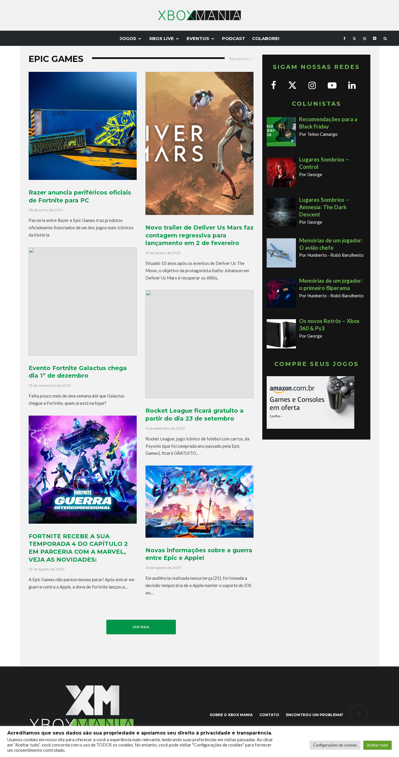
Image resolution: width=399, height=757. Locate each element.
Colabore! (265, 38)
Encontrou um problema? (314, 715)
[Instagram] (364, 38)
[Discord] (374, 38)
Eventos (198, 38)
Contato (269, 715)
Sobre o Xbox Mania (231, 715)
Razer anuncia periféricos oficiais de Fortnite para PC (80, 196)
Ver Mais (141, 627)
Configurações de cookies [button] (335, 745)
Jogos (128, 38)
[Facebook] (344, 38)
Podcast (233, 38)
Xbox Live (161, 38)
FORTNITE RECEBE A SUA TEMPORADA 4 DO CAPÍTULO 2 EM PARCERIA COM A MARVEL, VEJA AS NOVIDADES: (78, 548)
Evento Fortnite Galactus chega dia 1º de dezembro (78, 371)
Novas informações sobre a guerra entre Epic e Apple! (198, 554)
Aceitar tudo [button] (377, 745)
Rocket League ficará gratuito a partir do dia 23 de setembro (194, 414)
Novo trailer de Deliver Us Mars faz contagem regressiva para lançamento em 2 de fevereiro (199, 235)
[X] (354, 38)
